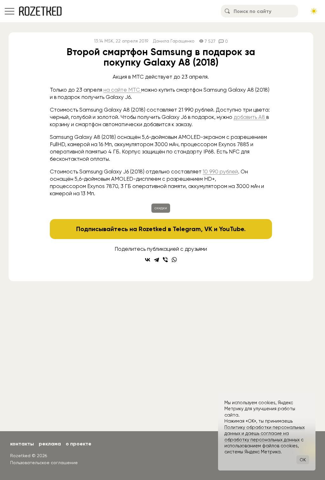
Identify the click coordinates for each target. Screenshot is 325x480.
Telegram (187, 229)
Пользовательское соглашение (44, 462)
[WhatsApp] (174, 259)
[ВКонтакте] (147, 259)
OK (303, 459)
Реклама (50, 444)
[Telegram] (156, 259)
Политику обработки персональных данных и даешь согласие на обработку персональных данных (264, 433)
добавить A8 (250, 117)
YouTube (231, 229)
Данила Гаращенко (174, 41)
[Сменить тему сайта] (314, 11)
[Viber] (165, 259)
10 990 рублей (220, 171)
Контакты (22, 444)
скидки (161, 208)
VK (208, 229)
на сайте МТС (122, 90)
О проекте (78, 444)
